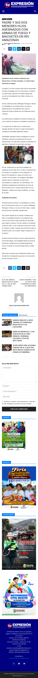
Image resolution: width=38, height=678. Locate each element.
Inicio (3, 16)
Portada (9, 16)
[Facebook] (14, 664)
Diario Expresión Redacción (12, 43)
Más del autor (23, 315)
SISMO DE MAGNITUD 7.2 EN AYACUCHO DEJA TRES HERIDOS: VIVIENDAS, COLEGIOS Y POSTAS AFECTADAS (23, 336)
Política (4, 350)
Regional (9, 19)
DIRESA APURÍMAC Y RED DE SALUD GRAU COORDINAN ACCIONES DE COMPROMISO (28, 283)
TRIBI (24, 675)
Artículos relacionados (10, 315)
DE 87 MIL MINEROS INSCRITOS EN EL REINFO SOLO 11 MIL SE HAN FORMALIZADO (10, 283)
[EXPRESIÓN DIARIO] (19, 4)
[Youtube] (24, 664)
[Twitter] (19, 664)
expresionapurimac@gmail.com (19, 658)
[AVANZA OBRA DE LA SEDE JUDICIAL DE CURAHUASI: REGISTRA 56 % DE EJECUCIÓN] (7, 322)
